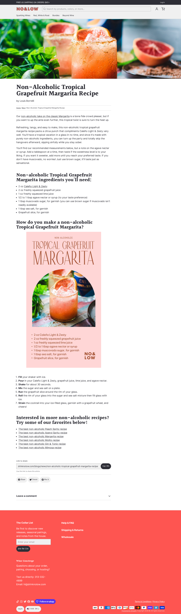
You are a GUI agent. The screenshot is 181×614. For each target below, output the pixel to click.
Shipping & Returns (72, 530)
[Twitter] (25, 601)
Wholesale (67, 537)
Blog (23, 108)
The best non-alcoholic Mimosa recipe (39, 447)
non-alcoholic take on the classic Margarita (45, 116)
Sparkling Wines (23, 15)
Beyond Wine (68, 15)
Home (18, 108)
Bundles (55, 15)
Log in (162, 2)
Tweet (34, 479)
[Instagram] (21, 601)
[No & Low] (27, 9)
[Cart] (162, 8)
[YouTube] (32, 601)
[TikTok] (17, 601)
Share (23, 479)
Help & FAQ (67, 522)
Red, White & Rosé (41, 15)
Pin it (46, 479)
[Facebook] (28, 601)
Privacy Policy (159, 601)
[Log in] (155, 8)
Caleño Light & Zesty (35, 186)
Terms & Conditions (143, 601)
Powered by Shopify (129, 611)
